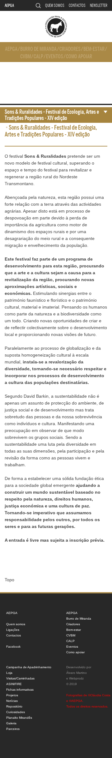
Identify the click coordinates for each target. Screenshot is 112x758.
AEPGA (9, 5)
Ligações (12, 629)
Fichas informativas (20, 689)
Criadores (70, 49)
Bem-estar (94, 49)
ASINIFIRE (14, 684)
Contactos (77, 5)
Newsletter (98, 5)
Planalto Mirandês (19, 717)
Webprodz (76, 678)
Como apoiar (79, 57)
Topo (9, 579)
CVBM (25, 57)
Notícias (12, 701)
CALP (38, 57)
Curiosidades (15, 712)
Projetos (12, 695)
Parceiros (13, 729)
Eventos (54, 57)
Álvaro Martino (76, 672)
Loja (9, 672)
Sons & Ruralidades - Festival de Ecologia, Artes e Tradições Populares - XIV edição (52, 115)
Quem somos (54, 5)
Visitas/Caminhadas (20, 678)
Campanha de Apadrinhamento (28, 667)
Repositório (14, 706)
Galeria (11, 723)
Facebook (13, 646)
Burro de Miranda (38, 49)
